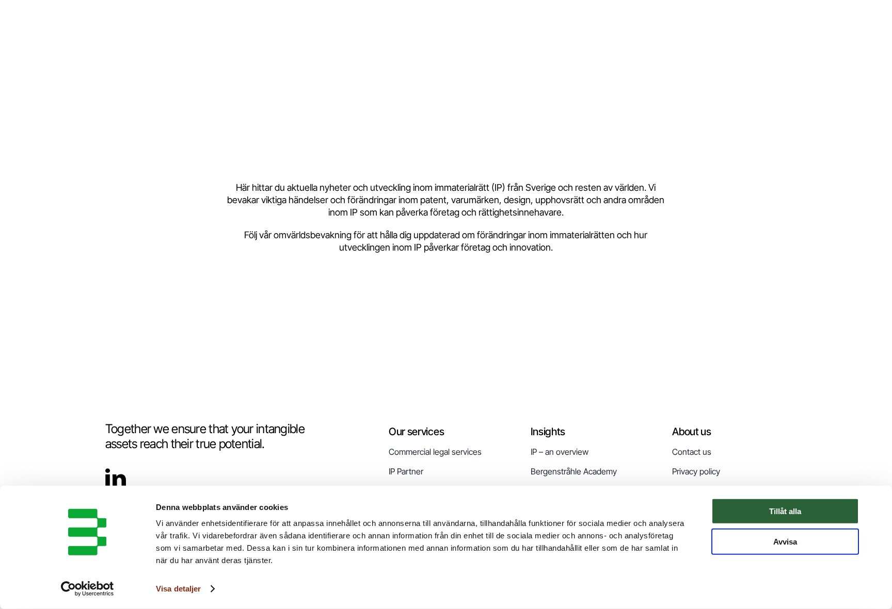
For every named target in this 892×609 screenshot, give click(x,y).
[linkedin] (115, 478)
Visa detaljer (178, 588)
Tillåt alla (785, 511)
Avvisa (785, 541)
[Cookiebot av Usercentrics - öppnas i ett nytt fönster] (87, 589)
